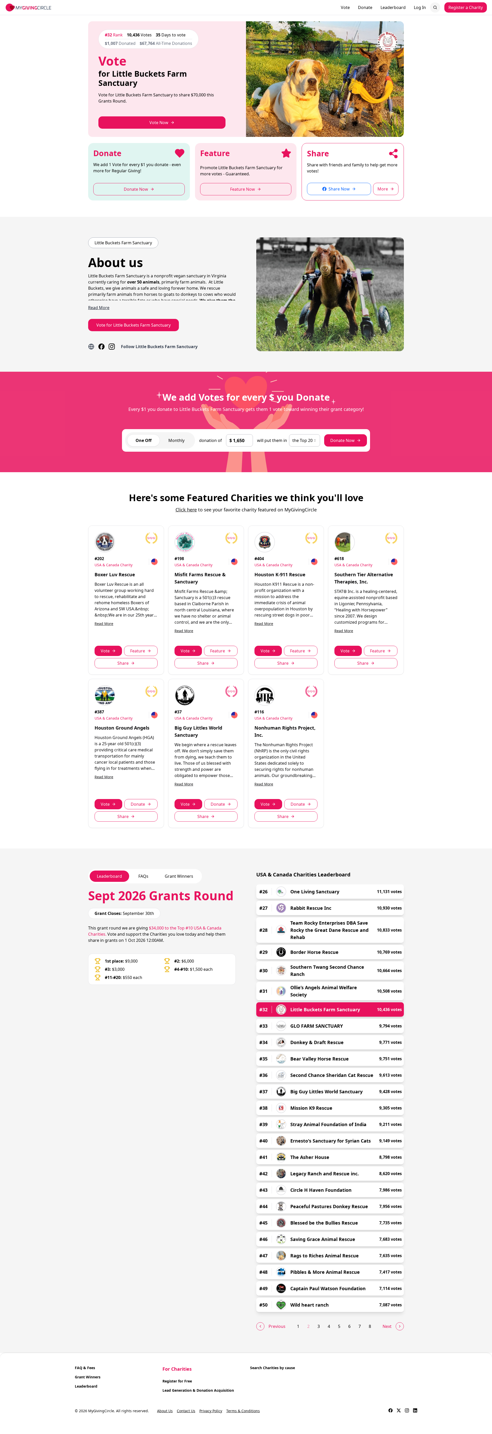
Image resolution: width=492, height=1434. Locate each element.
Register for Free (177, 1381)
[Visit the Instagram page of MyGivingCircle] (407, 1410)
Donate (365, 7)
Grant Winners (87, 1377)
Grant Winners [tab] (179, 876)
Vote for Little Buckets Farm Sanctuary (133, 325)
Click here (186, 510)
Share (123, 663)
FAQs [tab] (143, 876)
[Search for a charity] (435, 7)
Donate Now (342, 440)
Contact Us (186, 1410)
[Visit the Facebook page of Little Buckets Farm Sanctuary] (101, 347)
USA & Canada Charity (113, 564)
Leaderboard (393, 7)
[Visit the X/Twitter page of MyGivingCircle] (399, 1410)
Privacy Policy (210, 1410)
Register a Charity (465, 7)
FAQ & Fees (85, 1367)
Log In (420, 7)
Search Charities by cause (272, 1367)
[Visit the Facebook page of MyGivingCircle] (390, 1410)
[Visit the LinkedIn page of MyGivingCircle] (415, 1410)
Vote (345, 7)
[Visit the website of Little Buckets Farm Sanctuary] (91, 347)
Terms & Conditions (243, 1410)
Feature (137, 651)
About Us (165, 1410)
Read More (104, 623)
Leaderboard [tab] (109, 876)
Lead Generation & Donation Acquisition (198, 1390)
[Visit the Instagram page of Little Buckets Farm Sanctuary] (112, 347)
